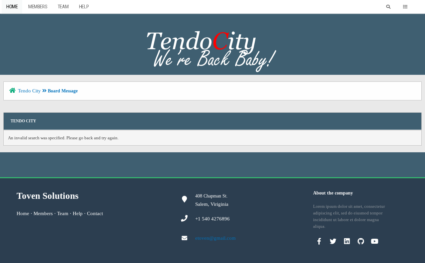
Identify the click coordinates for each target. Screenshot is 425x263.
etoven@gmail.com (215, 238)
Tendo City (29, 90)
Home (12, 7)
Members (37, 7)
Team (63, 7)
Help (84, 7)
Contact (95, 213)
